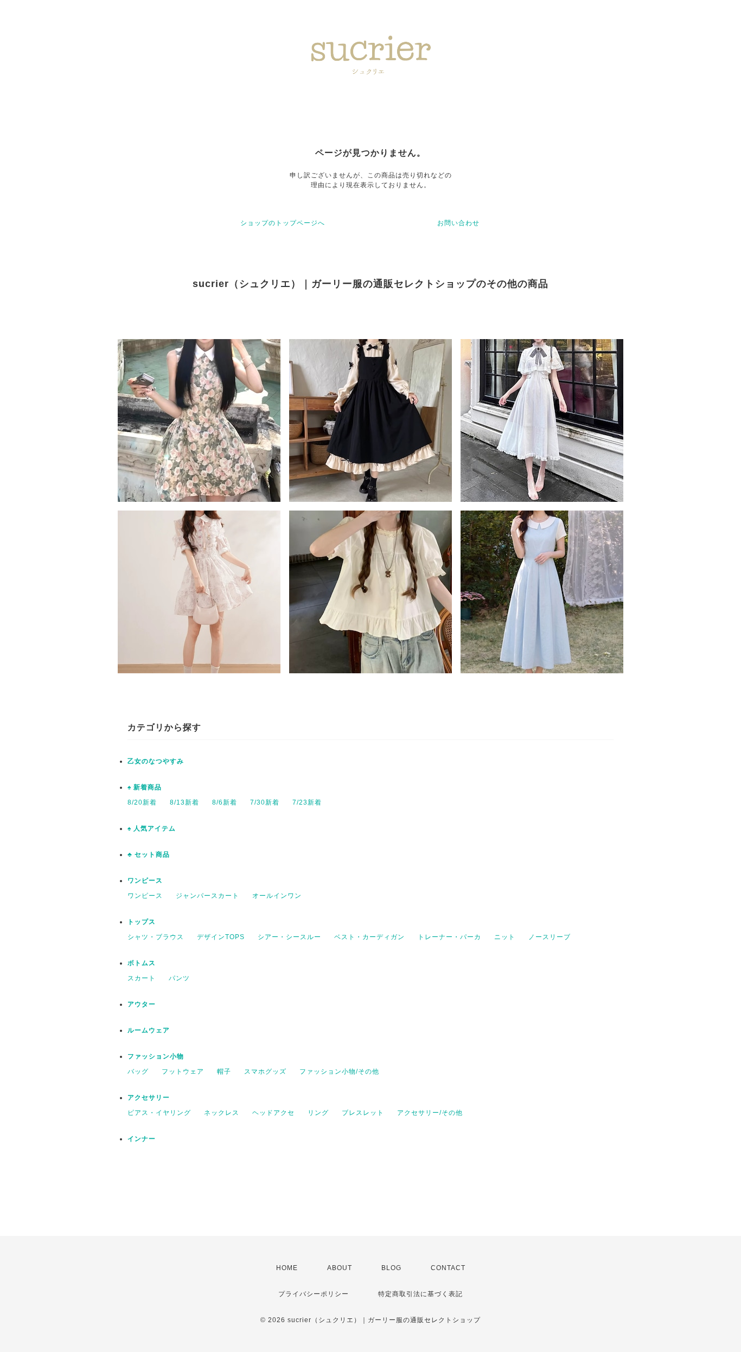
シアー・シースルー (289, 937)
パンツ (179, 978)
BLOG (391, 1268)
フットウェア (183, 1071)
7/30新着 (264, 802)
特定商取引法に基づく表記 (420, 1294)
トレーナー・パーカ (449, 937)
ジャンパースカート (207, 896)
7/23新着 (307, 802)
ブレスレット (363, 1113)
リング (318, 1113)
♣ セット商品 (148, 854)
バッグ (138, 1071)
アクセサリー (148, 1097)
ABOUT (339, 1268)
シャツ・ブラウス (155, 937)
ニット (504, 937)
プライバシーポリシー (313, 1294)
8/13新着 (184, 802)
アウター (141, 1004)
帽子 (224, 1071)
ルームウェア (148, 1030)
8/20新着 (142, 802)
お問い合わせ (458, 223)
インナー (141, 1139)
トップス (141, 922)
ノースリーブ (549, 937)
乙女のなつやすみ (155, 761)
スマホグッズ (265, 1071)
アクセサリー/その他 (430, 1113)
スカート (141, 978)
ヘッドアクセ (273, 1113)
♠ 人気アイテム (151, 828)
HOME (287, 1268)
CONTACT (448, 1268)
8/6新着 (224, 802)
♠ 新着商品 (144, 787)
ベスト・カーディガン (369, 937)
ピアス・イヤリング (159, 1113)
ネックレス (221, 1113)
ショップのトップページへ (282, 223)
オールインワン (277, 896)
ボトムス (141, 963)
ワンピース (145, 880)
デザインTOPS (221, 937)
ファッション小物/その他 (339, 1071)
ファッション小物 (155, 1056)
